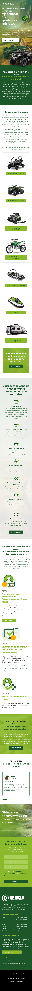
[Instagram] (18, 987)
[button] (29, 3)
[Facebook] (13, 987)
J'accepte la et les (15, 874)
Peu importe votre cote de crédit (17, 89)
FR (17, 3)
